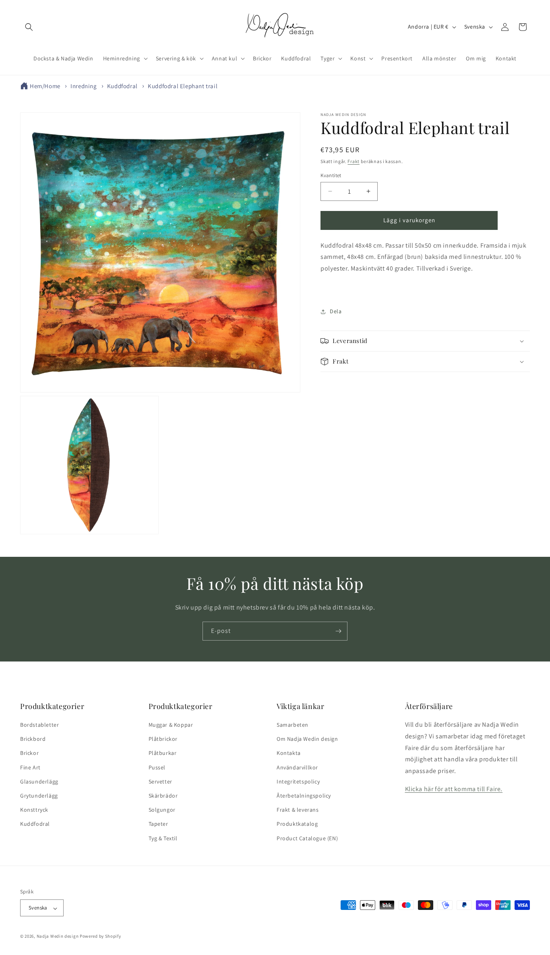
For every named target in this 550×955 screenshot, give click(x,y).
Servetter (160, 781)
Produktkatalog (297, 824)
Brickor (29, 753)
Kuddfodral (122, 86)
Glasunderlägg (39, 781)
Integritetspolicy (298, 781)
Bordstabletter (39, 724)
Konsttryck (34, 810)
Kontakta (289, 753)
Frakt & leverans (298, 810)
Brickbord (32, 739)
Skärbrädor (163, 795)
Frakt (353, 161)
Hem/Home (45, 86)
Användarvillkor (297, 767)
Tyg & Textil (163, 838)
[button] (29, 27)
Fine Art (30, 767)
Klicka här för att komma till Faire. (454, 789)
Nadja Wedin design (58, 936)
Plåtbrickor (163, 739)
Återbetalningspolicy (304, 795)
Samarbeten (292, 724)
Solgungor (162, 810)
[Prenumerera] (338, 631)
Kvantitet (330, 175)
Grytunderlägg (39, 795)
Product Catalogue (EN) (307, 838)
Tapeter (158, 824)
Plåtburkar (163, 753)
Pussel (157, 767)
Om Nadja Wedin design (307, 739)
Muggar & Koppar (171, 724)
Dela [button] (335, 311)
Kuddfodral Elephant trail (182, 86)
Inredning (83, 86)
